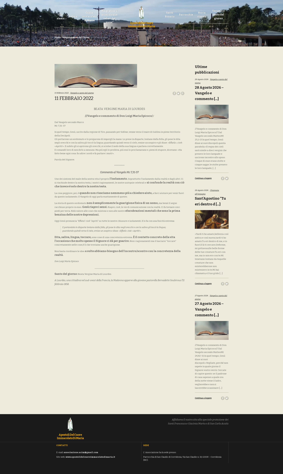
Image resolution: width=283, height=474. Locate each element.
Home (58, 37)
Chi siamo (60, 16)
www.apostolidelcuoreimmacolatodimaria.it (90, 457)
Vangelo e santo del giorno (218, 14)
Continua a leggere (203, 178)
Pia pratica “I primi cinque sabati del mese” (110, 16)
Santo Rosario (170, 14)
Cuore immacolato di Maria (89, 16)
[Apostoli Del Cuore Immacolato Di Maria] (141, 11)
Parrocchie (186, 14)
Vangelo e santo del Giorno (75, 37)
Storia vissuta (202, 14)
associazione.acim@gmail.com (81, 452)
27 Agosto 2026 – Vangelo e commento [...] (209, 309)
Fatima (73, 16)
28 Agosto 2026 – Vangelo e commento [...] (209, 93)
